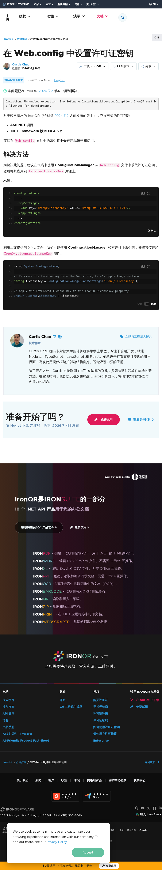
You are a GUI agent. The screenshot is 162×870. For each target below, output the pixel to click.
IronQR (8, 39)
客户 (51, 780)
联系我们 (139, 780)
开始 (63, 700)
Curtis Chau (21, 64)
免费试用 (107, 419)
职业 (64, 780)
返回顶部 (150, 762)
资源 (77, 4)
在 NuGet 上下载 (147, 700)
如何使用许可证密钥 (106, 727)
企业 (48, 4)
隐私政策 (131, 830)
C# (153, 304)
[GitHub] (136, 808)
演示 (76, 16)
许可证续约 (100, 720)
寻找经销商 (100, 706)
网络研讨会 (94, 780)
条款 (122, 830)
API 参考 (9, 713)
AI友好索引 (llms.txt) (17, 733)
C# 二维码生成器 (71, 706)
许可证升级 (100, 713)
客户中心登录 (118, 780)
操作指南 (8, 706)
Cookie (143, 830)
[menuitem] (38, 4)
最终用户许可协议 (105, 733)
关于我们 (91, 4)
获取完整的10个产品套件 (38, 527)
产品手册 (8, 727)
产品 (36, 4)
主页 (7, 17)
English (59, 80)
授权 (22, 16)
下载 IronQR (92, 66)
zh (154, 4)
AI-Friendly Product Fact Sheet (26, 740)
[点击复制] (143, 194)
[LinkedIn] (160, 808)
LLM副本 (123, 66)
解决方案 (63, 4)
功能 (50, 16)
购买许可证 (100, 700)
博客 (5, 720)
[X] (148, 808)
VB (139, 304)
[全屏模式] (149, 194)
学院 (77, 780)
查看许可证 (141, 419)
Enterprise (101, 740)
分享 (148, 66)
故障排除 (22, 39)
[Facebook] (154, 808)
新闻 (38, 780)
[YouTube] (142, 808)
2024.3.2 (46, 91)
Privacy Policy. (57, 842)
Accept (88, 852)
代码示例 (8, 700)
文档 (100, 16)
